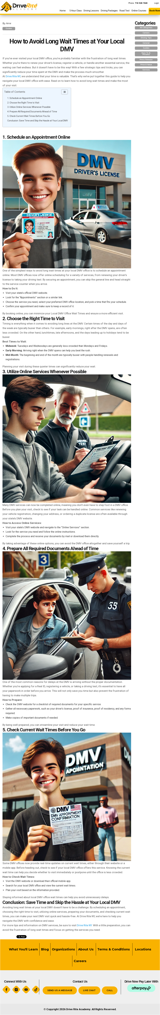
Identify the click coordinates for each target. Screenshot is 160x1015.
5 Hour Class (76, 10)
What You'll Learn (23, 949)
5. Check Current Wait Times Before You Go (28, 116)
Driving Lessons (91, 10)
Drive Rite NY (13, 76)
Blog (45, 949)
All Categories (146, 28)
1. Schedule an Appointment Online (24, 98)
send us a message (59, 990)
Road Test (125, 10)
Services (146, 70)
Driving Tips (146, 38)
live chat (89, 990)
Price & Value (146, 65)
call (110, 990)
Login (156, 3)
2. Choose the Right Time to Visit (23, 102)
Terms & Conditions (114, 949)
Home (63, 10)
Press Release (146, 60)
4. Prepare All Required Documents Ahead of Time (32, 111)
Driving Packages (109, 10)
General (146, 43)
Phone (137, 3)
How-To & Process (146, 54)
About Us (86, 949)
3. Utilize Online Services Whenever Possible (28, 107)
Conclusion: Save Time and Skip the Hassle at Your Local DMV (37, 120)
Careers (146, 33)
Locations (142, 949)
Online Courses (138, 10)
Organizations (63, 949)
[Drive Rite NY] (18, 6)
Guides (9, 28)
